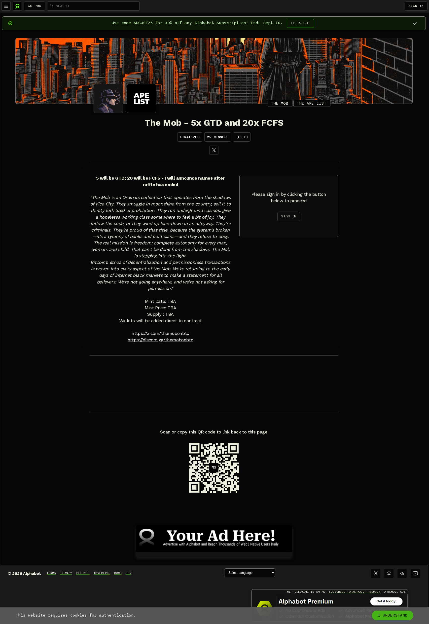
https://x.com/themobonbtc (160, 333)
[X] (213, 150)
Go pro (34, 6)
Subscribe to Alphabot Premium (354, 591)
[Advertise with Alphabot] (214, 537)
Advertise (102, 573)
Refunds (83, 573)
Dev (128, 573)
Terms (51, 573)
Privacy (66, 573)
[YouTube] (415, 573)
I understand (392, 615)
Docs (118, 573)
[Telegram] (402, 573)
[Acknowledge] (415, 23)
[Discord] (388, 573)
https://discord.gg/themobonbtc (160, 340)
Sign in (416, 6)
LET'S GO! (300, 23)
